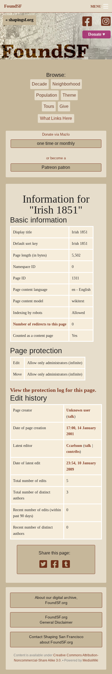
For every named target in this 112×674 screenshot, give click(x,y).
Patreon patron (56, 167)
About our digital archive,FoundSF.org (56, 600)
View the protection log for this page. (53, 390)
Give (64, 106)
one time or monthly (56, 143)
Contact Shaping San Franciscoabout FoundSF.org (56, 639)
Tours (48, 106)
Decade (39, 84)
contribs (73, 451)
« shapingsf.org (19, 19)
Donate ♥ (96, 34)
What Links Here (56, 118)
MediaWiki (90, 660)
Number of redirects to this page (39, 324)
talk (71, 416)
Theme (69, 95)
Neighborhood (66, 84)
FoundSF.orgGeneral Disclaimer (56, 619)
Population (46, 95)
